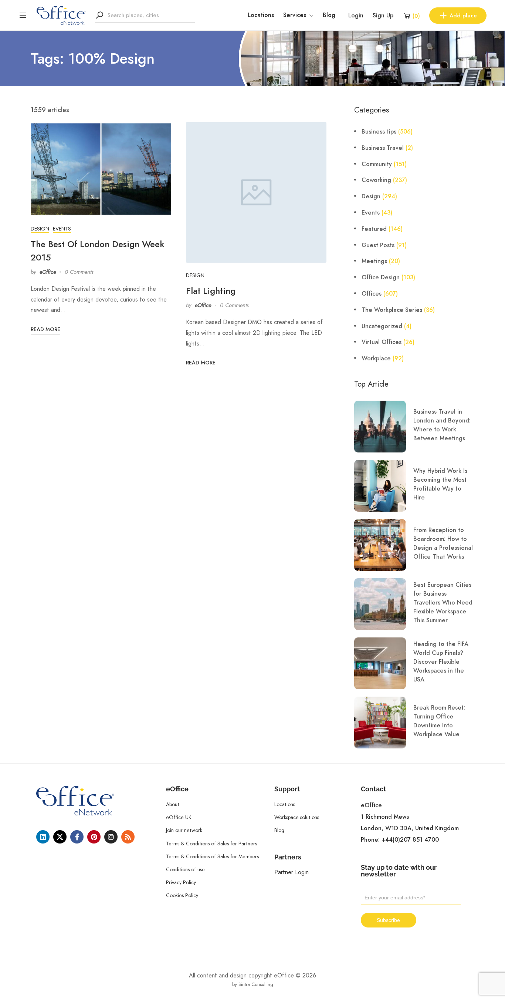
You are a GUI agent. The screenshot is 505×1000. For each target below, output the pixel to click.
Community (377, 164)
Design (40, 228)
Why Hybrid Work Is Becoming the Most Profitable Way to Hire (440, 484)
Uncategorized (382, 326)
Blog (329, 15)
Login (355, 15)
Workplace (376, 358)
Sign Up (383, 15)
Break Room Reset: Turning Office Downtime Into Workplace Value (439, 721)
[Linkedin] (43, 837)
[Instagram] (111, 837)
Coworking (376, 180)
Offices (372, 294)
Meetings (374, 261)
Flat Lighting (210, 290)
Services (294, 15)
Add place (463, 15)
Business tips (379, 132)
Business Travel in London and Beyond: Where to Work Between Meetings (442, 425)
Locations (261, 15)
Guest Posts (378, 245)
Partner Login (291, 872)
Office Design (381, 277)
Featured (374, 229)
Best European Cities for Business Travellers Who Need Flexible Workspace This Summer (442, 602)
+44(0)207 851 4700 (410, 840)
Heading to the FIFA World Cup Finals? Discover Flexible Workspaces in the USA (440, 662)
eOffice (48, 272)
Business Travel (383, 148)
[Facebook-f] (77, 837)
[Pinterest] (94, 837)
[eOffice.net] (61, 15)
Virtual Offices (381, 342)
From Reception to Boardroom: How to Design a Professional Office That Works (443, 543)
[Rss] (128, 837)
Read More (45, 329)
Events (62, 228)
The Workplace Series (392, 310)
